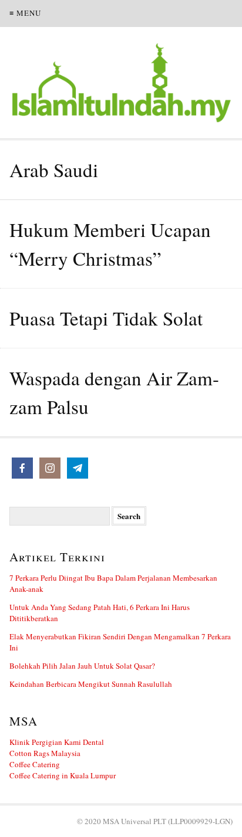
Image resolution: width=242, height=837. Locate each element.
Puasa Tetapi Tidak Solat (106, 318)
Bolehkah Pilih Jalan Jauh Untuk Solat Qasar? (82, 665)
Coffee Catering (34, 764)
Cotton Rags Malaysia (44, 753)
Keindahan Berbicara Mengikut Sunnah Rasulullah (90, 684)
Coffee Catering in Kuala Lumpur (62, 775)
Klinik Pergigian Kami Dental (56, 742)
